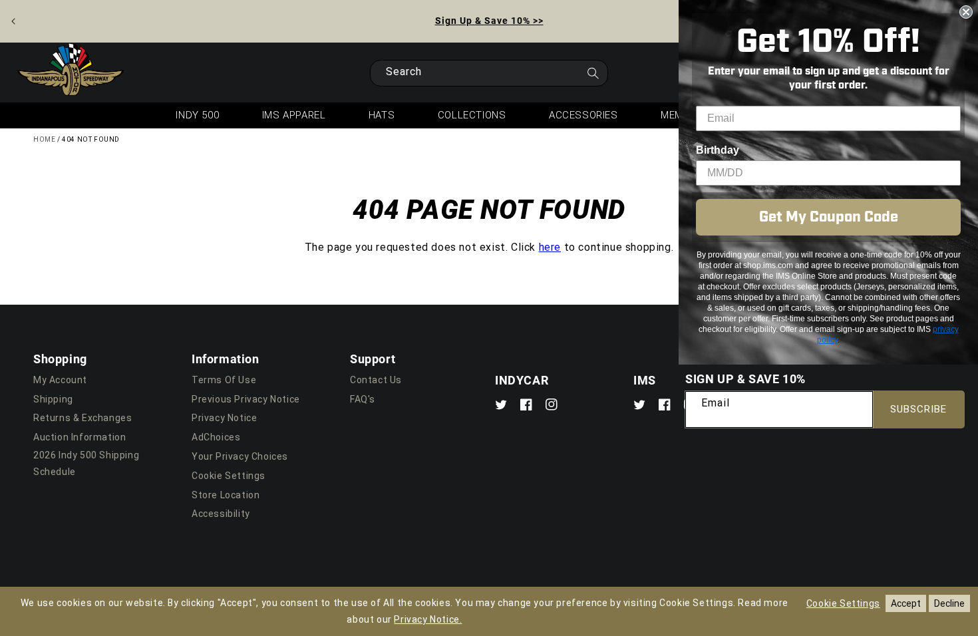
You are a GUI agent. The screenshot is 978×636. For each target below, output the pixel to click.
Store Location (225, 495)
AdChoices (216, 437)
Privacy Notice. (428, 619)
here (550, 247)
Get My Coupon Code (828, 217)
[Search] (593, 77)
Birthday (717, 150)
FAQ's (362, 399)
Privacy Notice (224, 417)
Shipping (53, 399)
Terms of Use (224, 380)
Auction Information (79, 437)
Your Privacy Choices (240, 456)
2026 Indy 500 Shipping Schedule (86, 463)
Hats (382, 115)
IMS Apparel (294, 115)
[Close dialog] (966, 12)
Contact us (376, 380)
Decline (949, 603)
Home (44, 139)
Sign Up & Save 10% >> (489, 20)
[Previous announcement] (13, 21)
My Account (60, 380)
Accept (906, 603)
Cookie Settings (228, 475)
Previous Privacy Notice (246, 399)
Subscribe (918, 409)
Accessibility (221, 513)
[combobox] (489, 73)
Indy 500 (197, 115)
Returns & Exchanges (82, 417)
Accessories (583, 115)
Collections (472, 115)
